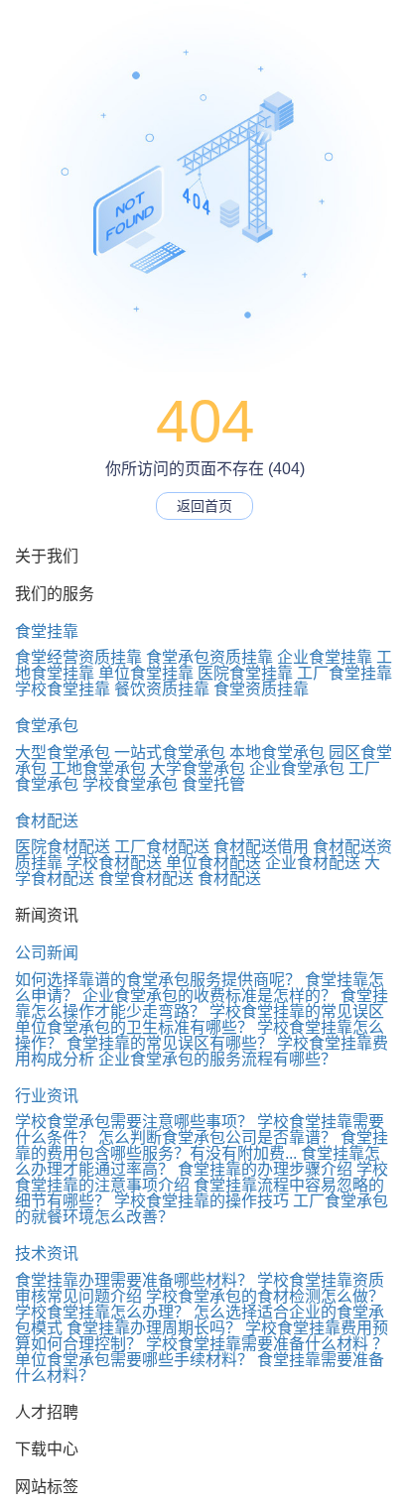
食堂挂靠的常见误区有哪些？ (170, 1043)
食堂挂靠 (46, 631)
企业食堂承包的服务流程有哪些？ (217, 1059)
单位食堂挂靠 (146, 673)
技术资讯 (46, 1253)
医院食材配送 (62, 846)
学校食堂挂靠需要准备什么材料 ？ (267, 1343)
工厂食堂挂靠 (344, 673)
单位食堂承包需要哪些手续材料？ (134, 1359)
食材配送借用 (261, 846)
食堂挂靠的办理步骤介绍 (265, 1169)
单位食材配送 (213, 862)
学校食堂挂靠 (62, 689)
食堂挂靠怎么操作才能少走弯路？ (201, 1003)
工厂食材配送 (161, 846)
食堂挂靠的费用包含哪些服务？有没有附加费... (201, 1145)
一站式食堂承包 (169, 752)
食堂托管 (213, 784)
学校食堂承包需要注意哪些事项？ (134, 1121)
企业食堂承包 (296, 768)
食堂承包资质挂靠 (209, 657)
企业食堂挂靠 (324, 657)
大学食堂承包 (197, 768)
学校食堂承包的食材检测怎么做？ (265, 1296)
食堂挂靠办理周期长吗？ (154, 1327)
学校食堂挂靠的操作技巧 (201, 1200)
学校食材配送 (114, 862)
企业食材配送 (312, 862)
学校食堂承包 (130, 784)
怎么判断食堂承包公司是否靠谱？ (217, 1137)
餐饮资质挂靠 (161, 689)
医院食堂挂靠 (245, 673)
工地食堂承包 (98, 768)
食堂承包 (46, 725)
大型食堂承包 (62, 752)
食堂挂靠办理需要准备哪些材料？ (134, 1280)
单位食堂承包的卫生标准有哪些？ (134, 1027)
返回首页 (204, 506)
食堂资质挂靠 (261, 689)
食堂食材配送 (146, 878)
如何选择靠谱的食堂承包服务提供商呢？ (158, 979)
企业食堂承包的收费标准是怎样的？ (209, 995)
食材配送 (46, 821)
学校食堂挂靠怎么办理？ (102, 1312)
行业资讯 (46, 1095)
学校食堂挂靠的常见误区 (296, 1011)
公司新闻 (46, 952)
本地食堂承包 (277, 752)
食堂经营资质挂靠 (78, 657)
